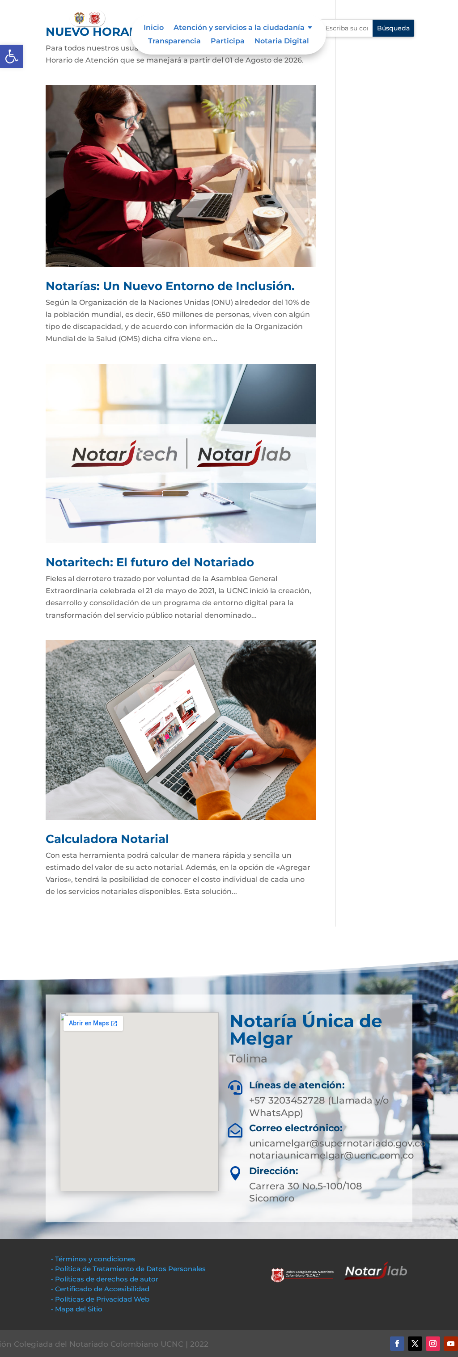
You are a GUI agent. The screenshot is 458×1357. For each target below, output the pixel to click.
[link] (11, 56)
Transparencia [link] (174, 41)
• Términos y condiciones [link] (93, 1259)
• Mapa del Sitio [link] (77, 1309)
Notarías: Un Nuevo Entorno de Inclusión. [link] (170, 286)
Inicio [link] (154, 28)
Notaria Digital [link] (281, 41)
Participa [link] (228, 41)
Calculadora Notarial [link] (107, 839)
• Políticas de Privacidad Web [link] (100, 1299)
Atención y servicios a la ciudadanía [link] (239, 28)
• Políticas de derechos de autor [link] (104, 1279)
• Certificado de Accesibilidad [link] (100, 1289)
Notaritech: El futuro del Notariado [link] (150, 562)
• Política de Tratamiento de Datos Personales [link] (128, 1268)
